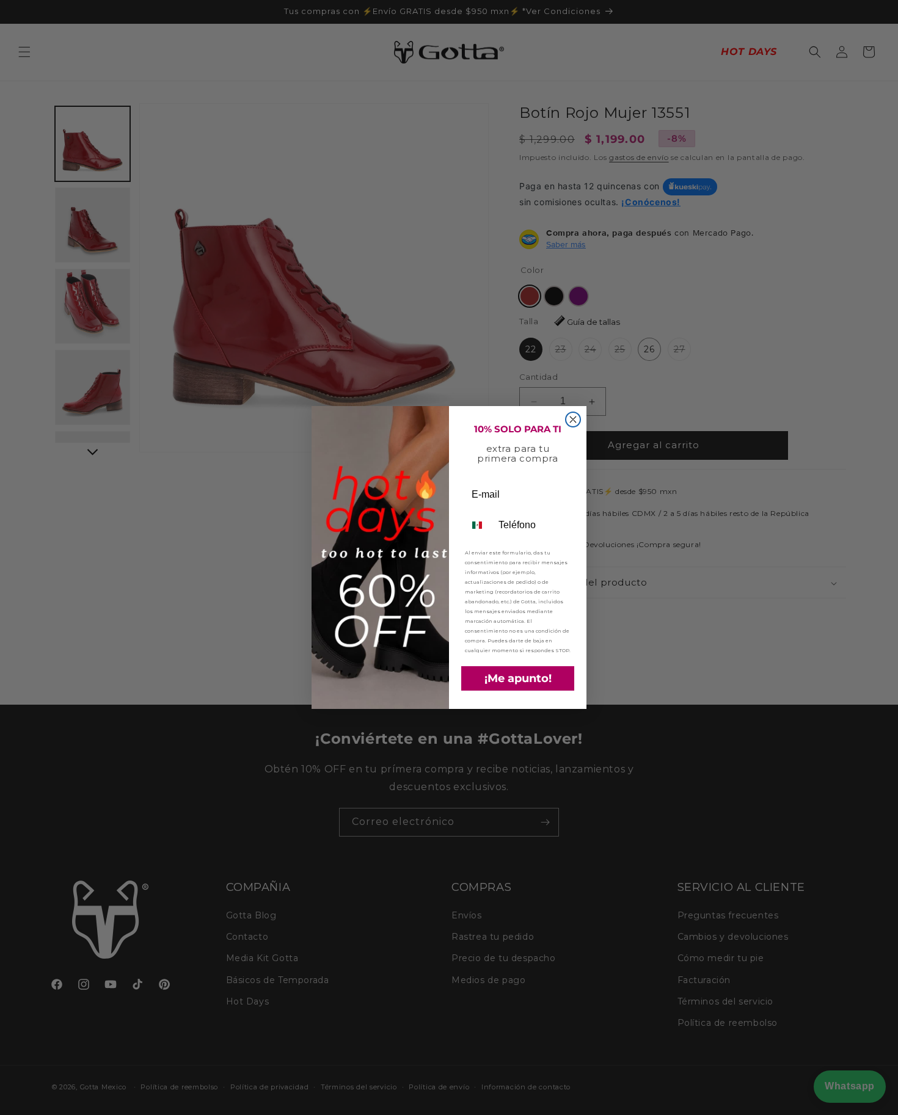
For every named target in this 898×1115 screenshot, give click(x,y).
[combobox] (478, 525)
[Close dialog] (573, 419)
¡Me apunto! (518, 678)
